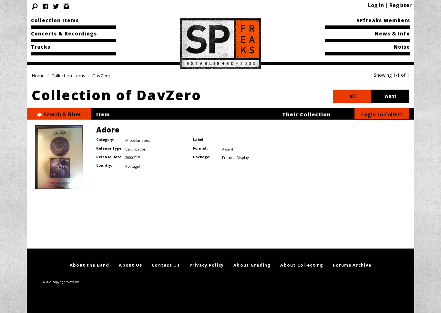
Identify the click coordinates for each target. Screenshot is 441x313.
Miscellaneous (137, 140)
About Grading (252, 265)
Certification (135, 149)
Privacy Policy (207, 265)
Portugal (132, 166)
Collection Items (55, 20)
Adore (108, 129)
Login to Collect (382, 114)
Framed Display (235, 157)
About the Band (89, 265)
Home (38, 76)
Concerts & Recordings (64, 33)
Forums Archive (352, 265)
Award (227, 149)
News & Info (392, 33)
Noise (402, 47)
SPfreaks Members (383, 20)
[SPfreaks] (220, 43)
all (352, 96)
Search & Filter (61, 114)
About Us (130, 265)
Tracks (40, 47)
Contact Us (166, 265)
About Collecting (301, 265)
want (390, 96)
